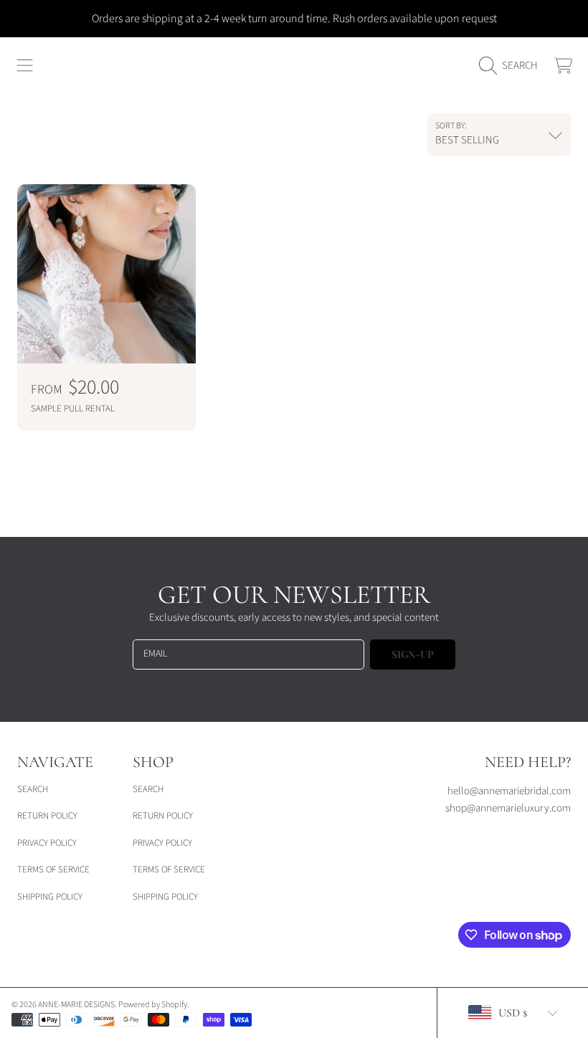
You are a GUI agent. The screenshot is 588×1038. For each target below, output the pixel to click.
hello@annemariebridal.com (509, 791)
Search (32, 789)
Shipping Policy (49, 896)
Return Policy (47, 815)
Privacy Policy (47, 843)
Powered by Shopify (152, 1005)
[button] (25, 66)
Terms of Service (53, 869)
